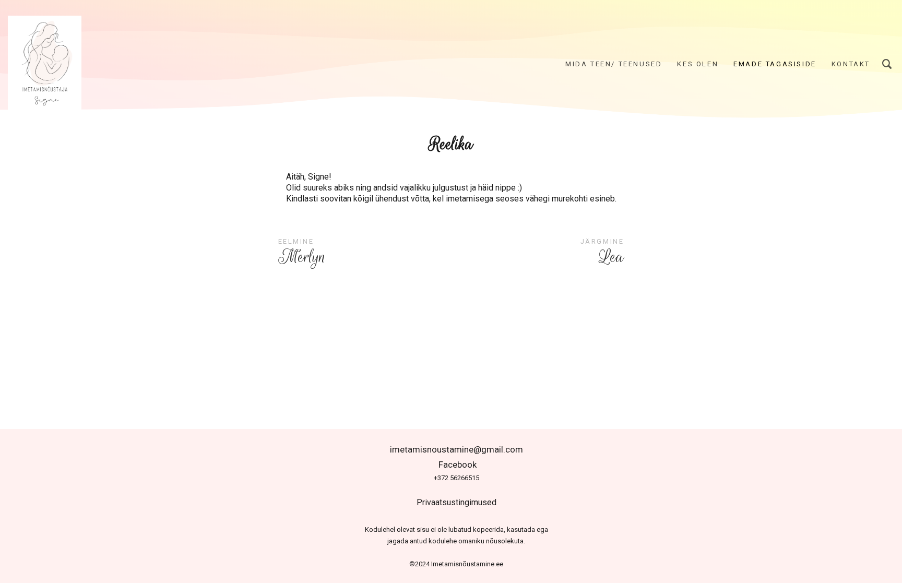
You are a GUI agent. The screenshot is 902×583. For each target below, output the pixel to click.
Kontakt (851, 64)
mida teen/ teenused (613, 64)
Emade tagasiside (774, 64)
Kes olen (697, 64)
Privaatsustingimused (456, 502)
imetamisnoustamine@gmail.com (456, 449)
